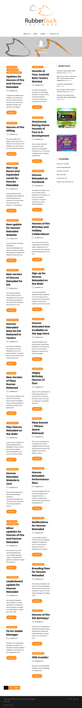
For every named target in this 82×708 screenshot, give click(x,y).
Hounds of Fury (38, 67)
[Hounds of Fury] (67, 126)
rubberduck (13, 91)
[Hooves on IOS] (60, 126)
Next (16, 688)
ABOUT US (26, 34)
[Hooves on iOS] (63, 126)
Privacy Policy (8, 705)
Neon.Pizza (60, 175)
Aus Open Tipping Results (65, 84)
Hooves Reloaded (12, 69)
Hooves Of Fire (12, 67)
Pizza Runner (11, 373)
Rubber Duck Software (14, 72)
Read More (11, 112)
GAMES (42, 34)
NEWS (35, 34)
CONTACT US (54, 34)
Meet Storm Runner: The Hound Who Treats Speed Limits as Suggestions (66, 78)
